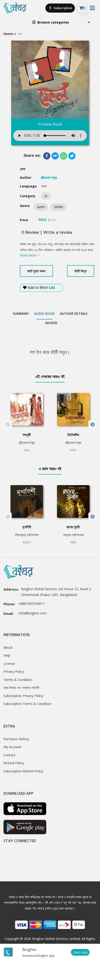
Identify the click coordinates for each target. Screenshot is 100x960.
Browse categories (53, 22)
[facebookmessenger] (55, 156)
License (9, 663)
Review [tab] (51, 323)
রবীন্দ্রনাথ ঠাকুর (27, 442)
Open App (80, 952)
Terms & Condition (17, 679)
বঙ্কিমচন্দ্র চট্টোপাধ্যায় (27, 535)
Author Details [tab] (73, 313)
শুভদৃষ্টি (27, 434)
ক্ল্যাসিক (41, 207)
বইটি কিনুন (80, 271)
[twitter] (72, 156)
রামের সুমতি (73, 526)
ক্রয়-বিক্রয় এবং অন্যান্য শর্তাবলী (21, 687)
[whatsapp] (63, 156)
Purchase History (16, 739)
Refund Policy (13, 763)
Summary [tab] (21, 313)
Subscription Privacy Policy (23, 696)
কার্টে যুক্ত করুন (36, 271)
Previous (7, 424)
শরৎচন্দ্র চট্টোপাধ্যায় (73, 535)
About (8, 647)
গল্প (45, 196)
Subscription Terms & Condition (27, 703)
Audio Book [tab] (44, 313)
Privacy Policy (13, 671)
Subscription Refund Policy (23, 771)
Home (8, 34)
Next (92, 424)
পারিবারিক (58, 207)
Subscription (62, 8)
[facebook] (46, 156)
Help (6, 655)
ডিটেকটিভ (73, 434)
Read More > (29, 255)
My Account (12, 747)
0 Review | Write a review (47, 232)
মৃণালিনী (26, 526)
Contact (9, 755)
